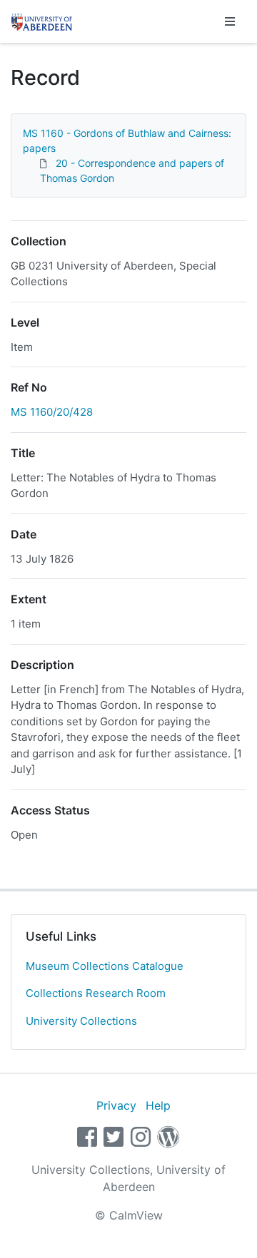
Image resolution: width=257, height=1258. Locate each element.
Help (158, 1105)
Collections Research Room (96, 993)
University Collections (81, 1021)
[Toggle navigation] (230, 21)
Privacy (116, 1105)
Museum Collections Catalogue (104, 966)
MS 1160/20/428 (52, 412)
